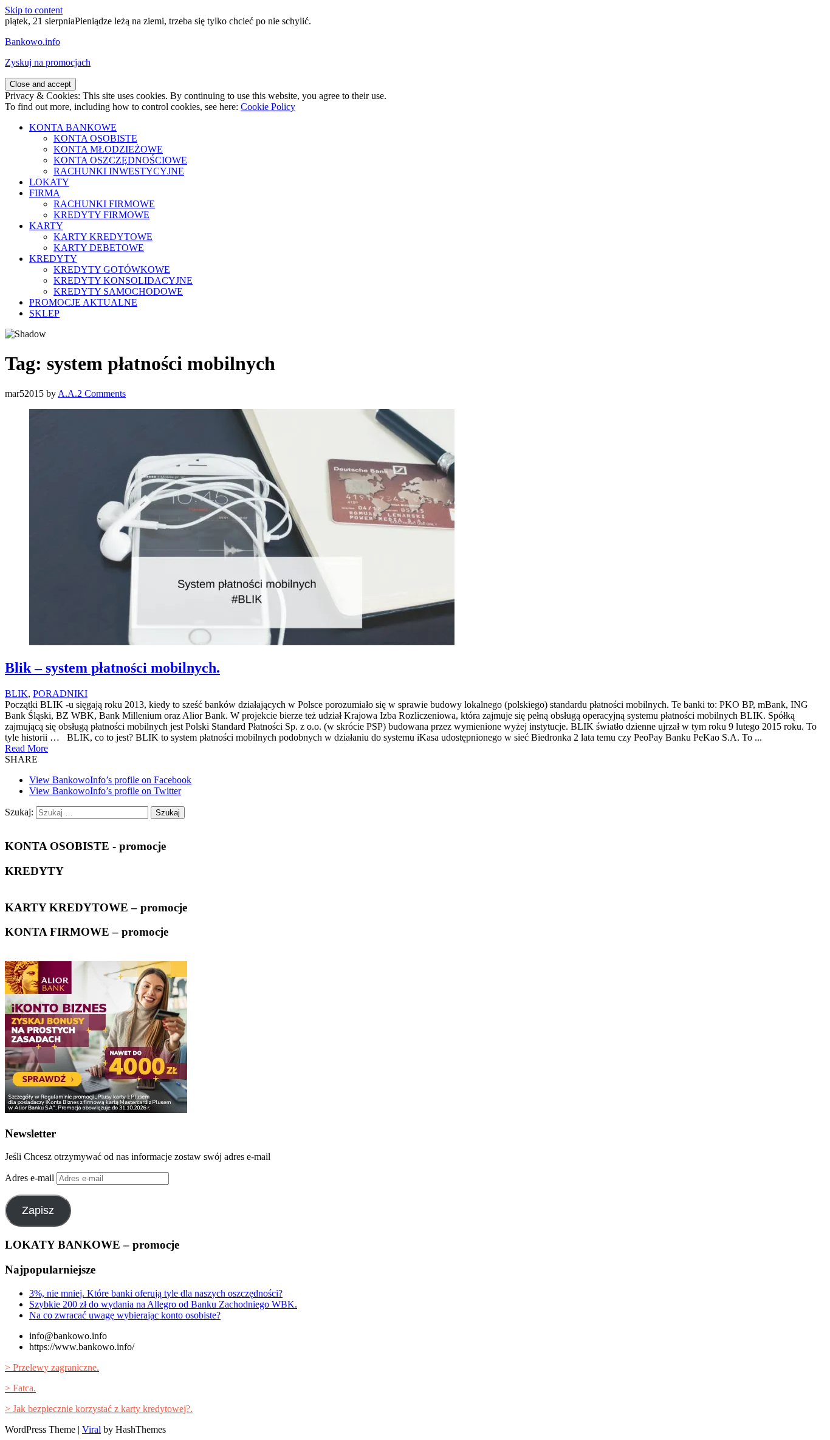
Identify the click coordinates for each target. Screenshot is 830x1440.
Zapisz (38, 1210)
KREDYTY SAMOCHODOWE (118, 291)
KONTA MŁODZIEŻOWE (108, 149)
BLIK (16, 693)
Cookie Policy (268, 106)
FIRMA (44, 193)
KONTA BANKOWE (73, 127)
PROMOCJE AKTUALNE (83, 302)
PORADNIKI (60, 693)
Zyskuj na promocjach (48, 62)
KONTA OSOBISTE (95, 138)
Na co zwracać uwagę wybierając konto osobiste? (125, 1315)
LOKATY (49, 182)
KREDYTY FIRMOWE (101, 215)
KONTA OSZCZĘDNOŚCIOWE (120, 160)
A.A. (67, 393)
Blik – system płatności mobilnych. (112, 668)
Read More (26, 748)
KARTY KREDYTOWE (103, 236)
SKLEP (44, 313)
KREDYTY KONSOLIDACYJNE (123, 280)
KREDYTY (53, 258)
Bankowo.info (32, 41)
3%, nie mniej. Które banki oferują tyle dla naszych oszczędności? (156, 1293)
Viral (91, 1429)
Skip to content (34, 10)
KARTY (46, 226)
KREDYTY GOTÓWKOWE (111, 269)
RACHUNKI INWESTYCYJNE (118, 171)
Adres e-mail (31, 1178)
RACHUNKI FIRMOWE (104, 204)
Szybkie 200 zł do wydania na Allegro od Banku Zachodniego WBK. (163, 1304)
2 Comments (101, 393)
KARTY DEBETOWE (98, 247)
